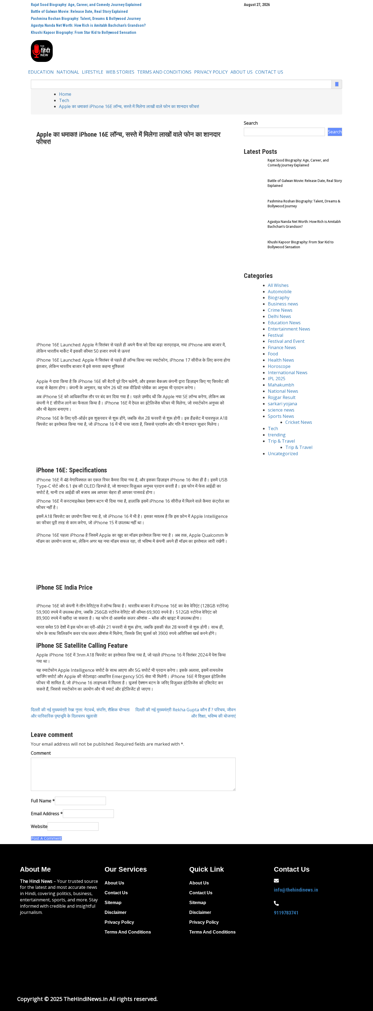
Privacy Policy (211, 72)
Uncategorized (283, 454)
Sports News (281, 416)
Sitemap (113, 902)
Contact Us (269, 72)
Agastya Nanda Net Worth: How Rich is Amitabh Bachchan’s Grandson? (88, 25)
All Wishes (278, 285)
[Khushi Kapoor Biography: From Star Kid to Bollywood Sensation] (254, 250)
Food (273, 354)
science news (281, 410)
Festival (275, 335)
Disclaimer (115, 912)
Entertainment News (289, 329)
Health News (281, 360)
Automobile (280, 292)
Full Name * (43, 801)
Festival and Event (286, 341)
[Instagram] (333, 944)
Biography (278, 298)
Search (251, 123)
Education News (284, 323)
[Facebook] (281, 944)
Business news (283, 304)
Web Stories (120, 72)
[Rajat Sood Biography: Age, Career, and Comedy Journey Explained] (254, 168)
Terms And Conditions (164, 72)
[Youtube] (315, 944)
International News (287, 373)
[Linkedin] (281, 959)
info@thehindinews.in (296, 890)
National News (283, 391)
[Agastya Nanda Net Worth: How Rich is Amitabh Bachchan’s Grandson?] (254, 229)
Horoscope (279, 366)
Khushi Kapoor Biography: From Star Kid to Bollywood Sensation (83, 32)
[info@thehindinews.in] (276, 880)
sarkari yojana (282, 404)
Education (41, 72)
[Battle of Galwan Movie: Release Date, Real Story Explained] (254, 188)
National (68, 72)
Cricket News (298, 422)
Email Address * (47, 814)
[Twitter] (298, 944)
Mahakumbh (281, 385)
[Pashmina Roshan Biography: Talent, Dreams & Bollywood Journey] (254, 209)
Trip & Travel (281, 441)
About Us (241, 72)
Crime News (280, 310)
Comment (41, 753)
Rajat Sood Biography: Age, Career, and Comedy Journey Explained (86, 4)
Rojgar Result (281, 397)
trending (277, 435)
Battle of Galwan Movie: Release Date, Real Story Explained (79, 11)
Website (39, 826)
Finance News (282, 347)
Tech (273, 428)
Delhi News (279, 316)
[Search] (337, 84)
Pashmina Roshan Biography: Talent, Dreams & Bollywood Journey (86, 18)
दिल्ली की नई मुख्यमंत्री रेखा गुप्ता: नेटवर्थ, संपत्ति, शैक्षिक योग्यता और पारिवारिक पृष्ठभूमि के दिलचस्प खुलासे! (80, 713)
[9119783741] (276, 903)
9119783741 (286, 913)
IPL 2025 (276, 379)
